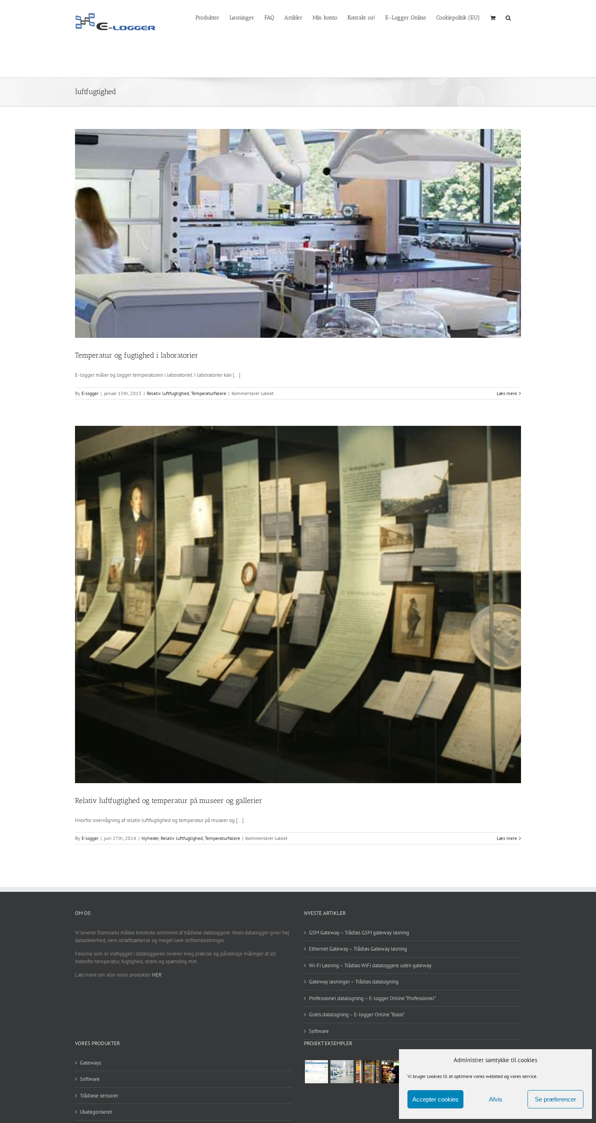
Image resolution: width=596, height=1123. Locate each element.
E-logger (90, 393)
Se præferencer (555, 1099)
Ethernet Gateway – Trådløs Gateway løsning (358, 948)
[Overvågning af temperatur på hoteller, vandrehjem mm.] (316, 1071)
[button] (508, 17)
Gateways (90, 1062)
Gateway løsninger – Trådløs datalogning (354, 981)
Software (319, 1031)
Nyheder (150, 838)
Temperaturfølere (208, 393)
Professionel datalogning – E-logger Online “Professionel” (372, 998)
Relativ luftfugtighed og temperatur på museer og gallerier (168, 800)
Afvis (495, 1099)
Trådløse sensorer (99, 1095)
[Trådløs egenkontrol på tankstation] (393, 1071)
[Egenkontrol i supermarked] (367, 1071)
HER (157, 974)
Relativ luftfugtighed (168, 393)
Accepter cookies (435, 1099)
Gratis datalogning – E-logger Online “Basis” (357, 1014)
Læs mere (507, 393)
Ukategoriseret (96, 1111)
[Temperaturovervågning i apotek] (342, 1071)
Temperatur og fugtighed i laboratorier (136, 355)
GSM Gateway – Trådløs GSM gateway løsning (359, 932)
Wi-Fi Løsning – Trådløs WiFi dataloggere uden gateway (370, 965)
